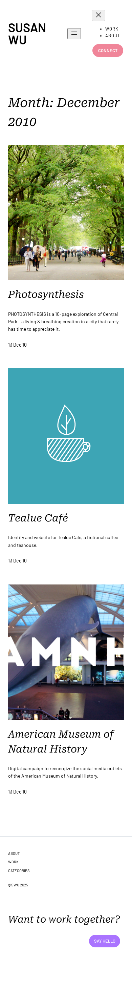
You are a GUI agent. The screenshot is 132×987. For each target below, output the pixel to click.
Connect (107, 50)
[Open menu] (74, 33)
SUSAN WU (27, 33)
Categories (19, 870)
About (14, 853)
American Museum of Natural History (61, 741)
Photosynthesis (46, 294)
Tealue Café (38, 518)
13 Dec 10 (17, 345)
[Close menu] (98, 15)
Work (13, 862)
